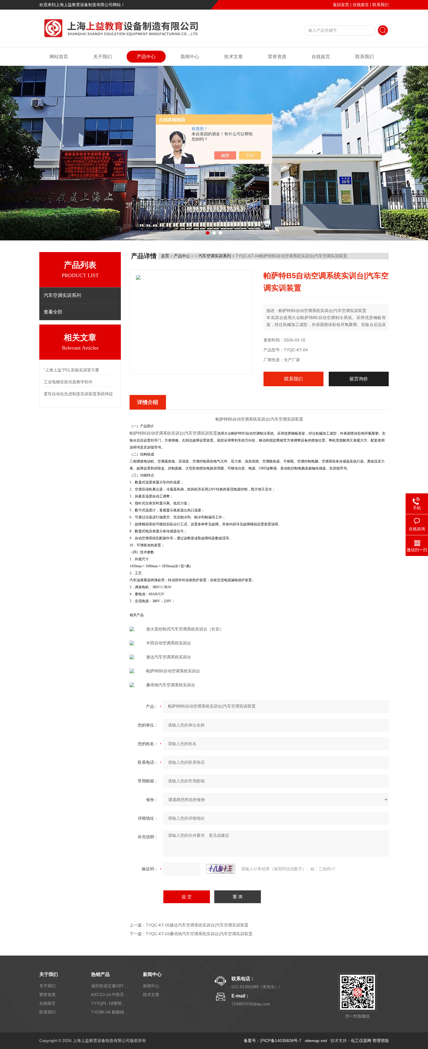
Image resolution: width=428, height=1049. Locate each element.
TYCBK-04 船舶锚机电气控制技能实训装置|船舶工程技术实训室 (110, 1012)
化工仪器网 (361, 1040)
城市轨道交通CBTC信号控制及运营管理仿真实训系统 (110, 986)
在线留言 (361, 4)
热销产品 (100, 974)
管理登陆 (380, 1040)
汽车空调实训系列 (214, 256)
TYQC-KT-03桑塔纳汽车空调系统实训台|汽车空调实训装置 (199, 933)
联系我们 (380, 4)
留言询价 (358, 378)
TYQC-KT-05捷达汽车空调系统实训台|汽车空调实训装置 (197, 925)
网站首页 (58, 56)
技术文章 (233, 56)
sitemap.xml (316, 1040)
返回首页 (341, 4)
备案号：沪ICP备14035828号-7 (272, 1040)
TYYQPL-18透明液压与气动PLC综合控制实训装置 (110, 1003)
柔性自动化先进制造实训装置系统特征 (78, 393)
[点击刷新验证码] (220, 869)
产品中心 (146, 56)
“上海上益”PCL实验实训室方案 (71, 370)
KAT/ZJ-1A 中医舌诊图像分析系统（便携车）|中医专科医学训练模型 (110, 994)
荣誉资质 (277, 56)
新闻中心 (190, 56)
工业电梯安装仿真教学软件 (68, 382)
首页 (165, 256)
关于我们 (102, 56)
